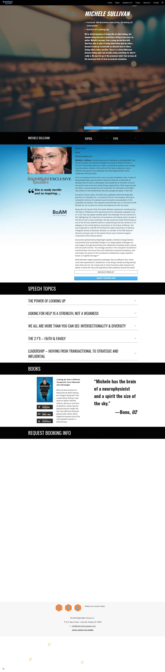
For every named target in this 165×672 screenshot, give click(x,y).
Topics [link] (137, 3)
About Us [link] (146, 3)
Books (77, 152)
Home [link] (110, 3)
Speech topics (80, 148)
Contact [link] (156, 3)
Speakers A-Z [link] (127, 3)
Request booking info (83, 156)
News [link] (117, 3)
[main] (111, 13)
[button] (162, 2)
